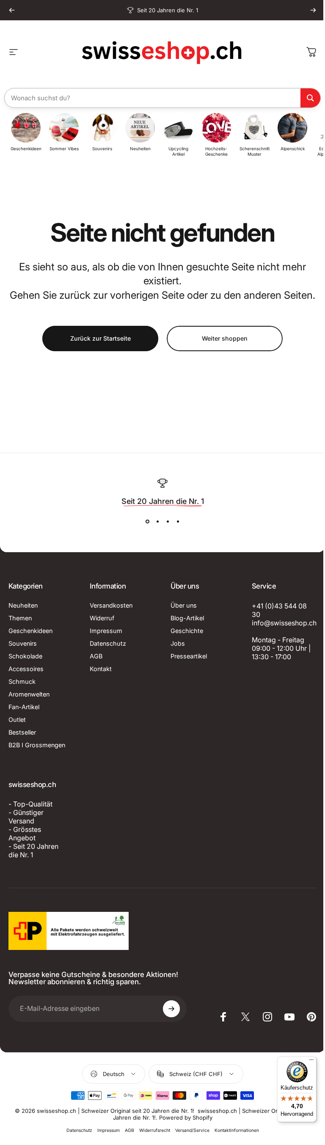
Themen (20, 618)
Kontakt (99, 668)
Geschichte (184, 630)
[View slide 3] (165, 522)
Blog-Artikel (184, 618)
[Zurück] (12, 10)
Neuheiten (23, 605)
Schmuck (22, 681)
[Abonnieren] (167, 1008)
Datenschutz (106, 643)
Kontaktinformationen (233, 1130)
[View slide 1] (144, 522)
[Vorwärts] (313, 10)
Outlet (17, 719)
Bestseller (22, 732)
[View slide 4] (175, 522)
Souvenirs (22, 643)
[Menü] (305, 1062)
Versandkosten (109, 605)
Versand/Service (189, 1130)
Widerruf (100, 618)
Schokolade (25, 656)
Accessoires (26, 668)
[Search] (307, 97)
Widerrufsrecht (151, 1130)
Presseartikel (186, 656)
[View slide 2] (154, 522)
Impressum (104, 630)
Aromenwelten (29, 694)
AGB (94, 656)
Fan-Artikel (23, 706)
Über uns (181, 605)
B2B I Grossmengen (36, 745)
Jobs (175, 643)
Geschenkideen (30, 630)
